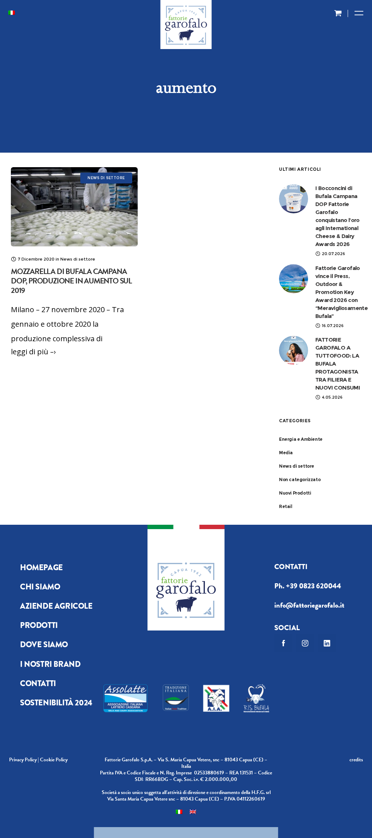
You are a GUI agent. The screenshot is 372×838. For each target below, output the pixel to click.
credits (356, 760)
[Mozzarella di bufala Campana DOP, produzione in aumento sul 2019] (74, 206)
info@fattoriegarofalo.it (309, 605)
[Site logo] (186, 27)
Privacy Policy (23, 760)
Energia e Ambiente (301, 439)
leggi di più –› (33, 351)
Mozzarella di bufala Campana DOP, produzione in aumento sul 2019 (71, 281)
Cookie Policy (54, 760)
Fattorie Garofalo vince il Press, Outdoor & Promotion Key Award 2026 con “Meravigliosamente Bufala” (341, 292)
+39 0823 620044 (313, 586)
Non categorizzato (299, 479)
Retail (285, 506)
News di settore (296, 466)
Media (286, 452)
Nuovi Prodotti (295, 493)
